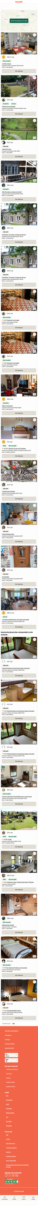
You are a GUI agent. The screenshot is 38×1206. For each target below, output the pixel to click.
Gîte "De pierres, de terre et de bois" (12, 192)
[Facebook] (6, 1175)
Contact (8, 1139)
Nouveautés (9, 1125)
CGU (7, 1117)
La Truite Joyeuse (6, 63)
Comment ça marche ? (11, 1147)
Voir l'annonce (19, 71)
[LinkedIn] (16, 1175)
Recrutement (9, 1100)
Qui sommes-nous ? (10, 1143)
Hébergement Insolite (8, 925)
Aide (7, 1135)
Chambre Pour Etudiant (13, 320)
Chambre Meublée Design (14, 1010)
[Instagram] (9, 1175)
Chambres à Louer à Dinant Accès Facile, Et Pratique (20, 882)
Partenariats (9, 1108)
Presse (7, 1104)
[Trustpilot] (11, 1183)
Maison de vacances (7, 406)
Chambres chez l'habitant (11, 1031)
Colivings (7, 1039)
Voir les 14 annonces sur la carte (19, 20)
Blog (7, 1095)
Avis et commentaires (11, 1160)
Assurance (8, 1152)
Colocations (8, 1035)
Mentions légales (10, 1113)
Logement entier (9, 1048)
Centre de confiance (11, 1156)
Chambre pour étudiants (8, 106)
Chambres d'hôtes (10, 1044)
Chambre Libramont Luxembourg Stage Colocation (16, 668)
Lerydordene (5, 577)
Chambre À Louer (6, 149)
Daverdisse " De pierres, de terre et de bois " (14, 234)
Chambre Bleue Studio (8, 534)
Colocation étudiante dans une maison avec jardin (15, 619)
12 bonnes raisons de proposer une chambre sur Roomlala (17, 1166)
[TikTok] (13, 1175)
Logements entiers (10, 1086)
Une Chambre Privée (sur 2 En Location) (16, 968)
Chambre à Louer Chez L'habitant (17, 448)
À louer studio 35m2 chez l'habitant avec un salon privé (17, 796)
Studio (10, 839)
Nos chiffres (8, 1121)
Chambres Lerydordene (8, 491)
